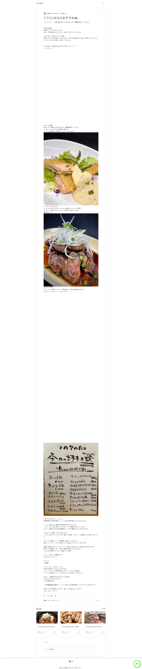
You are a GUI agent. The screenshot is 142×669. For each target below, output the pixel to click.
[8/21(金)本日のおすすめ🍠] (71, 618)
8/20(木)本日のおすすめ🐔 (94, 626)
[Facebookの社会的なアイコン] (70, 661)
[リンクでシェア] (55, 596)
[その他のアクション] (97, 13)
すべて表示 (103, 608)
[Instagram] (72, 661)
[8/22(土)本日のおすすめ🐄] (47, 618)
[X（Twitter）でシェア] (48, 596)
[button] (104, 3)
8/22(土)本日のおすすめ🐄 (46, 626)
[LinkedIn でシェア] (51, 596)
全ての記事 (39, 3)
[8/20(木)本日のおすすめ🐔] (95, 618)
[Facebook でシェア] (44, 596)
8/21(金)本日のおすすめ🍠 (70, 626)
